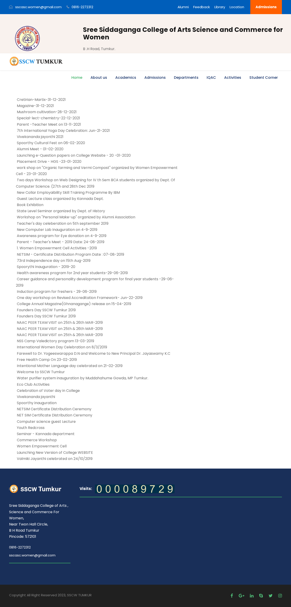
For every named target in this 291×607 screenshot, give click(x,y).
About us (98, 77)
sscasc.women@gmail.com (32, 555)
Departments (186, 77)
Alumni (183, 7)
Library (219, 7)
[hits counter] (135, 488)
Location (237, 7)
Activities (232, 77)
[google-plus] (242, 596)
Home (76, 77)
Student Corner (263, 77)
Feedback (201, 7)
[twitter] (271, 596)
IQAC (211, 77)
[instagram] (280, 596)
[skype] (261, 596)
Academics (125, 77)
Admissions (266, 7)
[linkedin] (252, 596)
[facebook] (232, 596)
